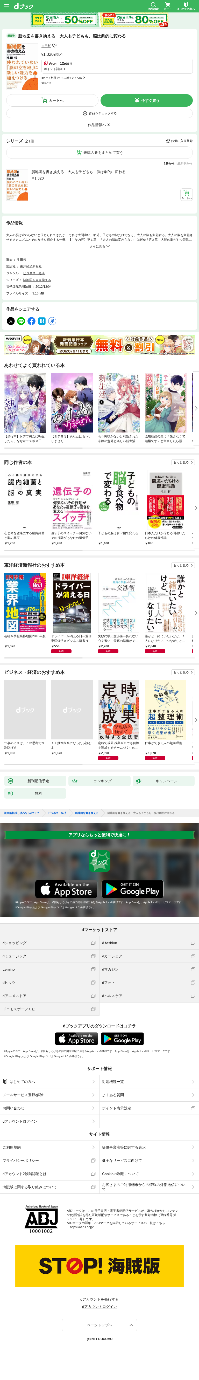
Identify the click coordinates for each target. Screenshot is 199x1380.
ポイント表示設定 (116, 1108)
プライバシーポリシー (21, 1160)
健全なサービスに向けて (122, 1160)
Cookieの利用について (120, 1174)
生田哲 (46, 46)
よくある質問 (113, 1095)
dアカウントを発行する (99, 1299)
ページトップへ (99, 1325)
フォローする (54, 45)
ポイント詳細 (53, 69)
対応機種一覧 (113, 1082)
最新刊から (185, 163)
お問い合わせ (13, 1108)
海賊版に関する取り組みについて (30, 1187)
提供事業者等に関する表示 (124, 1147)
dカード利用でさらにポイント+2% (61, 77)
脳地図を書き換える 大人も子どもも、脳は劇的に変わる (78, 172)
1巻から (169, 163)
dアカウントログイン (20, 1121)
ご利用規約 (12, 1147)
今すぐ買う (150, 100)
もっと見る (181, 462)
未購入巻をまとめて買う (103, 152)
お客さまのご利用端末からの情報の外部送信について (144, 1187)
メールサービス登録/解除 (23, 1095)
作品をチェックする (103, 113)
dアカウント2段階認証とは (25, 1174)
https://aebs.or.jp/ (82, 1227)
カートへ (56, 100)
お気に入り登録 (182, 141)
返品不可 (46, 82)
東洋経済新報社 (31, 266)
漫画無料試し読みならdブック (21, 813)
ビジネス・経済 (34, 273)
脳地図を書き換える (37, 280)
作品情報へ (97, 125)
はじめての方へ (22, 1082)
